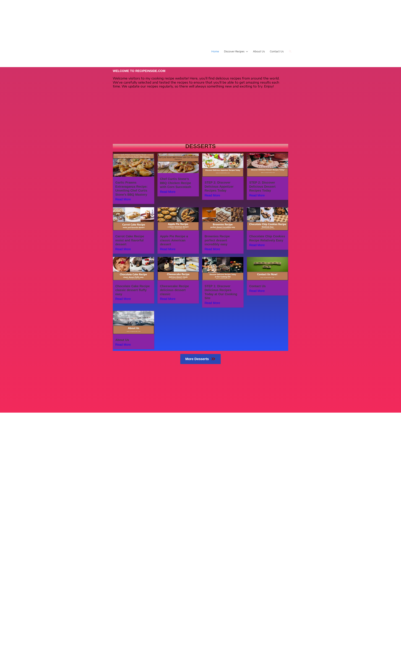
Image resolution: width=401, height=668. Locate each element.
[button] (290, 51)
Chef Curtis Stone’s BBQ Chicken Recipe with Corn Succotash (175, 183)
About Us (259, 51)
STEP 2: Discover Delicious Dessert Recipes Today (262, 186)
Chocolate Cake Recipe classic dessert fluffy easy (132, 290)
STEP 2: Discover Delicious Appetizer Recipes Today (219, 186)
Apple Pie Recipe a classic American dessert (174, 240)
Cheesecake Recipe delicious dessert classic (174, 290)
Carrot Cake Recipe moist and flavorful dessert (129, 240)
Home (215, 51)
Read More (123, 199)
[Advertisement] (94, 22)
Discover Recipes (234, 51)
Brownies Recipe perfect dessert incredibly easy (217, 240)
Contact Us (277, 51)
